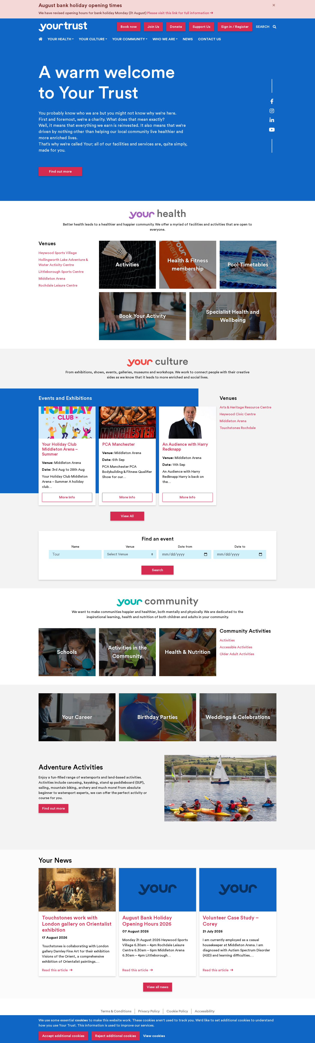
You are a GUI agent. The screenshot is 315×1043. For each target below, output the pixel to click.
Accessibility (204, 1011)
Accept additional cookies (63, 1036)
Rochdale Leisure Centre (58, 285)
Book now (129, 26)
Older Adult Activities (237, 654)
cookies (81, 1020)
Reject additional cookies (115, 1036)
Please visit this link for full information (178, 13)
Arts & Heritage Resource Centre (245, 407)
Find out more (60, 171)
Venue (130, 546)
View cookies (154, 1036)
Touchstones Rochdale (238, 428)
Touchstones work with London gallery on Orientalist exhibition (76, 924)
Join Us (153, 26)
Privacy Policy (149, 1011)
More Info (75, 497)
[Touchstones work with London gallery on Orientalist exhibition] (77, 890)
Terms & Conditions (115, 1011)
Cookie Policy (177, 1011)
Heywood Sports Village (58, 253)
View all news (157, 987)
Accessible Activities (236, 647)
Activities (227, 640)
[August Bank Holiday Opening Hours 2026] (157, 890)
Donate (176, 26)
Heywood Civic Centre (238, 414)
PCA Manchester (118, 444)
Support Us (201, 26)
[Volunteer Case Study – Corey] (237, 890)
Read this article (55, 970)
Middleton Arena (52, 278)
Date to (239, 546)
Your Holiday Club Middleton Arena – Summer (60, 449)
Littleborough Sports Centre (61, 271)
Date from (185, 546)
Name (75, 546)
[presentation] (67, 422)
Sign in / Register (235, 26)
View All (127, 516)
